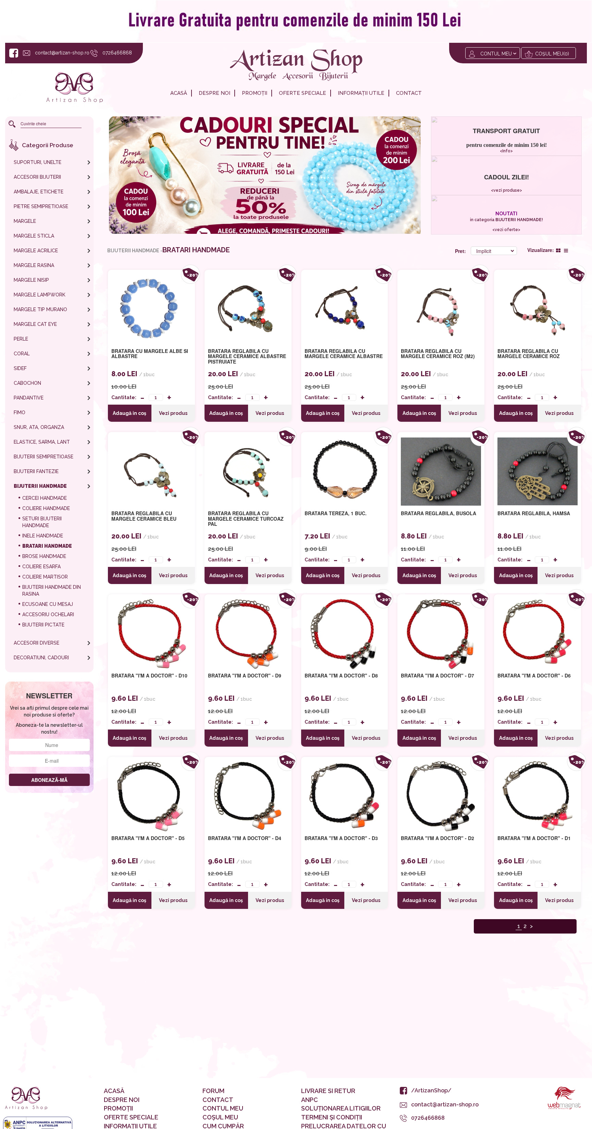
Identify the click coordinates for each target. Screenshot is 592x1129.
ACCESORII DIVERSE (36, 643)
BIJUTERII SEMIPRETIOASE (43, 456)
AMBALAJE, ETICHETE (38, 191)
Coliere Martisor (45, 577)
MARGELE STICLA (34, 236)
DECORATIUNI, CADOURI (41, 657)
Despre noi (214, 93)
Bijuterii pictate (43, 624)
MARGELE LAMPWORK (39, 294)
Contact (409, 93)
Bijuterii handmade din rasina (51, 590)
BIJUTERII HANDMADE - (134, 250)
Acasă (178, 93)
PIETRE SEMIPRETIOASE (41, 206)
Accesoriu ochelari (48, 614)
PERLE (21, 339)
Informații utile (361, 93)
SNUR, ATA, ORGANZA (39, 427)
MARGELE (25, 221)
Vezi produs (173, 413)
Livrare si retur (328, 1090)
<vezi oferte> (506, 230)
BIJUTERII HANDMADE (40, 486)
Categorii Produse (47, 145)
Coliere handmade (46, 508)
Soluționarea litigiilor (341, 1108)
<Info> (506, 151)
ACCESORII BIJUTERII (37, 177)
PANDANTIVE (29, 398)
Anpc (309, 1099)
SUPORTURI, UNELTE (37, 162)
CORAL (22, 353)
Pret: (461, 251)
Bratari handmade (47, 546)
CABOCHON (27, 383)
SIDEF (20, 368)
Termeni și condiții (331, 1117)
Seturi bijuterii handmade (42, 522)
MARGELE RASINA (34, 265)
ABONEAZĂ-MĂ (49, 779)
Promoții (254, 93)
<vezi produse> (506, 190)
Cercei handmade (44, 498)
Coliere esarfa (41, 566)
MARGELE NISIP (31, 280)
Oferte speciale (302, 93)
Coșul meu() (552, 53)
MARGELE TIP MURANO (40, 309)
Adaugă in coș (129, 413)
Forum (213, 1090)
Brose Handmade (44, 556)
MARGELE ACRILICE (36, 250)
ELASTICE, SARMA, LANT (42, 442)
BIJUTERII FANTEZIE (36, 471)
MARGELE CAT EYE (35, 324)
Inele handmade (42, 535)
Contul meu (496, 53)
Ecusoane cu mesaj (47, 604)
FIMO (19, 412)
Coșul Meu (220, 1117)
